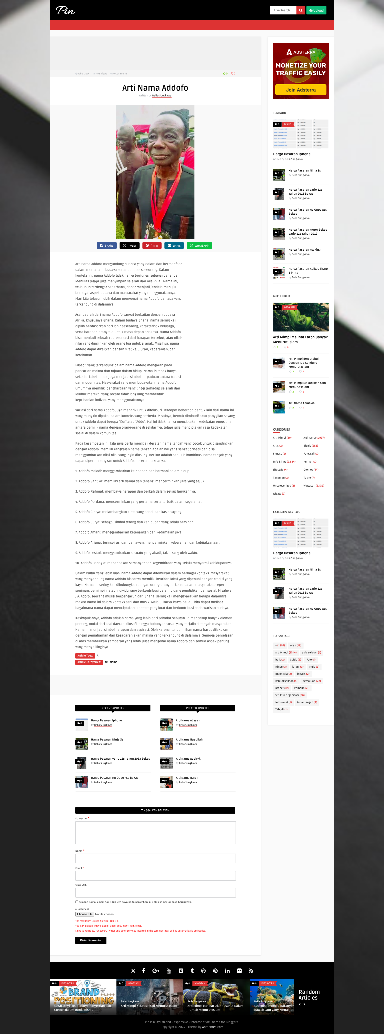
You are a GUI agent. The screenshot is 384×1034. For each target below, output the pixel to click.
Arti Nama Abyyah (188, 720)
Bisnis (287, 124)
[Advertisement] (155, 53)
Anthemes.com (213, 1027)
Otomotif (309, 469)
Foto (311, 659)
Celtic (295, 659)
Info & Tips (279, 461)
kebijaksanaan (286, 681)
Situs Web (81, 885)
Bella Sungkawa (162, 95)
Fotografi (309, 453)
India (314, 667)
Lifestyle (278, 469)
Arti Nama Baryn (187, 778)
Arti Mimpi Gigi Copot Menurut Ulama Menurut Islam (217, 1008)
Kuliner (308, 461)
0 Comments (120, 73)
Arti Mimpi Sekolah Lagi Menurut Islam (152, 1006)
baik (280, 659)
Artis (276, 445)
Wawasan (289, 307)
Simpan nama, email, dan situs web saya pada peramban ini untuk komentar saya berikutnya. (135, 902)
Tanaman (279, 477)
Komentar (82, 818)
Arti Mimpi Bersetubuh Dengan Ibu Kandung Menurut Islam (304, 363)
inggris (303, 674)
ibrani (298, 667)
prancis (282, 688)
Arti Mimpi (279, 437)
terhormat (283, 702)
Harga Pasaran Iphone (106, 720)
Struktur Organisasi (290, 695)
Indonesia (283, 674)
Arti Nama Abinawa (302, 403)
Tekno (307, 477)
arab (295, 645)
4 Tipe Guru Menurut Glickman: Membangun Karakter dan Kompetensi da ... (285, 1010)
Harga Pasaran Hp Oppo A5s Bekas (114, 778)
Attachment (82, 909)
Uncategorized (282, 485)
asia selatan (311, 652)
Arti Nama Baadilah (189, 739)
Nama (79, 851)
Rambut (301, 688)
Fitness (277, 453)
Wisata (277, 493)
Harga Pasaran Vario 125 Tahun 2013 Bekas (120, 759)
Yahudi (281, 709)
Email (79, 868)
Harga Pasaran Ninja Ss (107, 739)
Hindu (281, 667)
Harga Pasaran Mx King (304, 250)
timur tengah (307, 702)
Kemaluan (312, 681)
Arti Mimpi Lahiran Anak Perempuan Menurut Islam (83, 1008)
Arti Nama (111, 662)
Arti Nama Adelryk (188, 759)
